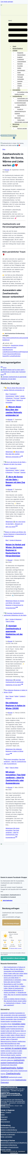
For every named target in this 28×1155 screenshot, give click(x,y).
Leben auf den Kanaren (13, 1031)
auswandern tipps (11, 1019)
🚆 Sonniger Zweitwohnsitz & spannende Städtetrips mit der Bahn (13, 377)
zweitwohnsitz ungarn (15, 1077)
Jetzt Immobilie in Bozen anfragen (14, 958)
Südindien (16, 356)
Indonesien (10, 352)
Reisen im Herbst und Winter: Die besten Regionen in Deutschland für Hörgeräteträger (15, 550)
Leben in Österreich (12, 1039)
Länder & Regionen (15, 540)
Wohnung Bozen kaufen (8, 1055)
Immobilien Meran (11, 1026)
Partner (15, 126)
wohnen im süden (16, 1051)
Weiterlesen (15, 454)
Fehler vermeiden (6, 1137)
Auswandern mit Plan (8, 1127)
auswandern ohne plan (11, 1015)
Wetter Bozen (12, 932)
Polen (19, 72)
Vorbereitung (17, 96)
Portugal (20, 77)
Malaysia (17, 352)
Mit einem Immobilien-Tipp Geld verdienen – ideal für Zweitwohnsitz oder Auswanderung (15, 777)
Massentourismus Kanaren (9, 1041)
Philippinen (24, 352)
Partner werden (6, 1150)
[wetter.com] (5, 948)
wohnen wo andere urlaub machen (11, 1053)
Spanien (19, 81)
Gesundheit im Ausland (21, 106)
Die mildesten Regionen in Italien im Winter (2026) (15, 705)
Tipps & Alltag (10, 400)
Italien (19, 68)
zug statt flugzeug (15, 1057)
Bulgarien (20, 53)
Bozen (11, 696)
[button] (17, 32)
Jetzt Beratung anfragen (11, 923)
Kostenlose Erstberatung (9, 1145)
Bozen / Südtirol (6, 1112)
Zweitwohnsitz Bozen (15, 1063)
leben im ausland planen (21, 1033)
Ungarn (19, 86)
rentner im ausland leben (16, 1048)
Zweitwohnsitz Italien (12, 1067)
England (19, 57)
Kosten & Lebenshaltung (9, 1130)
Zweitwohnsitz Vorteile (8, 1080)
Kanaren (20, 64)
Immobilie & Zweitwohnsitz (9, 1147)
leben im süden (5, 1035)
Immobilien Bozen (15, 1021)
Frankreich (20, 59)
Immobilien (16, 90)
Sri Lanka (10, 356)
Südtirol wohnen (6, 1051)
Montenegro (21, 70)
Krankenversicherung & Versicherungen (14, 1132)
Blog (3, 149)
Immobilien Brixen (6, 1024)
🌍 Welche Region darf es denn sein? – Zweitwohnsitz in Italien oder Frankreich (13, 370)
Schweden (20, 79)
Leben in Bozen (15, 1035)
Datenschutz (14, 1153)
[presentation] (15, 389)
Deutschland (21, 55)
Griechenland (21, 61)
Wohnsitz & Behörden (19, 117)
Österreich (20, 75)
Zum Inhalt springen (7, 1)
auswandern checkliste (8, 1013)
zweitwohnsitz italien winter (9, 1071)
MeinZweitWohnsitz (10, 1043)
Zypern (19, 83)
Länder (15, 51)
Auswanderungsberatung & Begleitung (14, 1143)
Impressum (21, 1151)
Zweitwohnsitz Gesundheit (9, 1065)
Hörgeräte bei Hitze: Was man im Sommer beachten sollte (15, 994)
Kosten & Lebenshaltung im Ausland (20, 111)
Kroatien (20, 66)
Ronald (7, 170)
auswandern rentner (12, 1017)
